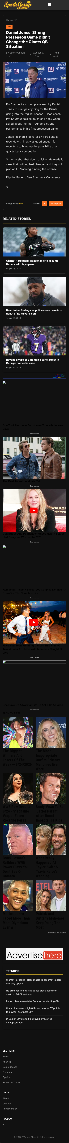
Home (9, 20)
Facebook (56, 203)
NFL (16, 20)
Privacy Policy (10, 1108)
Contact (7, 1103)
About (6, 1098)
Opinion (6, 1077)
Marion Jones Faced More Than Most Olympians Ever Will (16, 920)
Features (7, 1072)
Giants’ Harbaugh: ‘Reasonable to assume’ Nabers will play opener (32, 262)
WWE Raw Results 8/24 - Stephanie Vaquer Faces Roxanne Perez (16, 813)
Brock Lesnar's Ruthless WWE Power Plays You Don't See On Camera (16, 867)
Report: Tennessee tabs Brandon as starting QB (32, 1001)
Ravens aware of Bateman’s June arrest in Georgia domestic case (32, 361)
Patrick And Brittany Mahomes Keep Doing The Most (50, 920)
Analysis (7, 1061)
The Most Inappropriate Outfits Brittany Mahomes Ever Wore (48, 760)
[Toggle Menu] (49, 5)
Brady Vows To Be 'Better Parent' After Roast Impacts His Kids (50, 813)
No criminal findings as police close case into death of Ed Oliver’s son (34, 312)
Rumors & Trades (11, 1082)
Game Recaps (10, 1067)
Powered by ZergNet (57, 933)
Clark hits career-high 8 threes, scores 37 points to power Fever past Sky (33, 1010)
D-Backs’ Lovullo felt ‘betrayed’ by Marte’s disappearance (29, 1020)
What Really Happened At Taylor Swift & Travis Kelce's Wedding (47, 867)
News (6, 1056)
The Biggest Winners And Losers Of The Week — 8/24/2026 (17, 758)
